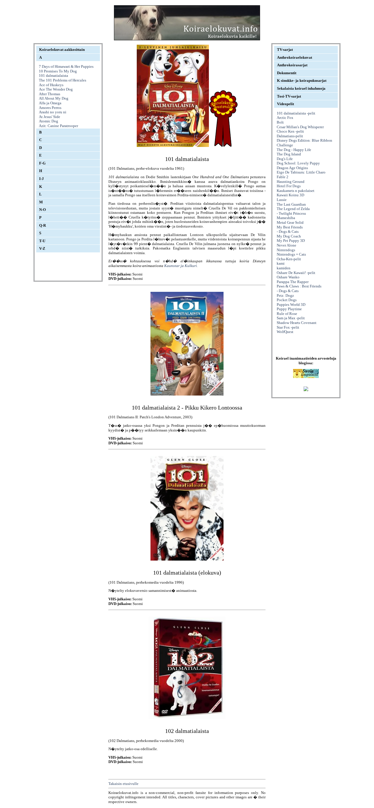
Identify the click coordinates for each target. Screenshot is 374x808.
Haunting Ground (290, 181)
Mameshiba (286, 218)
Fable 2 (282, 177)
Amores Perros (50, 107)
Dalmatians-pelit (290, 136)
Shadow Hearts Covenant (296, 322)
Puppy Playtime (289, 309)
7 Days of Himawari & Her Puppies (66, 66)
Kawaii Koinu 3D (290, 195)
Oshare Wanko (288, 277)
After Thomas (49, 94)
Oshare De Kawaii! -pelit (296, 273)
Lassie (282, 199)
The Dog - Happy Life (294, 150)
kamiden (283, 268)
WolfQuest (285, 332)
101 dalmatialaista (53, 75)
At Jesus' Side (49, 117)
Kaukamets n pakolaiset (295, 190)
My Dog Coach (289, 236)
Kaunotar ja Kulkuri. (181, 265)
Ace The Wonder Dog (56, 89)
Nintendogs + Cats (291, 254)
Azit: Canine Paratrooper (58, 126)
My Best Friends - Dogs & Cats (290, 229)
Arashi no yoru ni (52, 112)
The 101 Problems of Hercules (62, 80)
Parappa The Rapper (293, 282)
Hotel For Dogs (289, 186)
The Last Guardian (291, 204)
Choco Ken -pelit (290, 131)
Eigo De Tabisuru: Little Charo (301, 172)
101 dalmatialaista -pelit (296, 113)
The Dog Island (289, 154)
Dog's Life (285, 159)
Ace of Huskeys (51, 85)
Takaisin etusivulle (123, 783)
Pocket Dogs (287, 300)
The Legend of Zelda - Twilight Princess (293, 211)
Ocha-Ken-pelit (289, 259)
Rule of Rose (287, 313)
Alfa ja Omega (50, 103)
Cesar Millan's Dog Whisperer (300, 127)
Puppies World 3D (291, 304)
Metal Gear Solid (290, 222)
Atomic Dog (48, 121)
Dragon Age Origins (292, 168)
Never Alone (286, 245)
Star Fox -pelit (288, 327)
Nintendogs (286, 250)
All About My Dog (53, 98)
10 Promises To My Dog (58, 71)
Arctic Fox (285, 117)
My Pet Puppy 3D (291, 240)
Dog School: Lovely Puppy (298, 163)
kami (281, 263)
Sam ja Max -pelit (291, 318)
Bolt (280, 122)
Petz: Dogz (285, 295)
